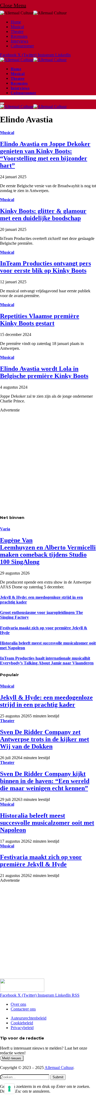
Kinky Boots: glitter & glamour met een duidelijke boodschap (43, 214)
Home (16, 22)
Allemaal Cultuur (59, 1067)
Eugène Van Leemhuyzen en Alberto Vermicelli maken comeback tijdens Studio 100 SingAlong (48, 551)
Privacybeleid (22, 1027)
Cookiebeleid (22, 1023)
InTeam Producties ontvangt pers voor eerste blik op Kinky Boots (45, 267)
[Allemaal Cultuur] (33, 59)
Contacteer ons (23, 1009)
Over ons (18, 1004)
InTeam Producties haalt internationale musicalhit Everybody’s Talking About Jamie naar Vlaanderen (47, 660)
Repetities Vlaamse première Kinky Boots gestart (39, 320)
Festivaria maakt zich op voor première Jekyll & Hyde (41, 861)
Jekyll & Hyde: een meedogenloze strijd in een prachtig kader (46, 701)
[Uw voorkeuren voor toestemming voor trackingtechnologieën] (9, 1089)
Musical (17, 26)
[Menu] (2, 103)
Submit (58, 1077)
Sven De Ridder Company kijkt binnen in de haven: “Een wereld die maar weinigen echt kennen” (44, 781)
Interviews (19, 41)
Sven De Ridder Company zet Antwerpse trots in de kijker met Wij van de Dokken (44, 739)
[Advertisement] (48, 460)
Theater (17, 31)
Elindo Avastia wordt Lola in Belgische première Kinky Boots (44, 372)
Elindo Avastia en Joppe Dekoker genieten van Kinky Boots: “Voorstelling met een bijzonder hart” (45, 154)
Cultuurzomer (22, 46)
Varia (5, 529)
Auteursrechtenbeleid (28, 1018)
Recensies (19, 36)
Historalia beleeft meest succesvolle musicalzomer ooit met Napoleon (47, 822)
